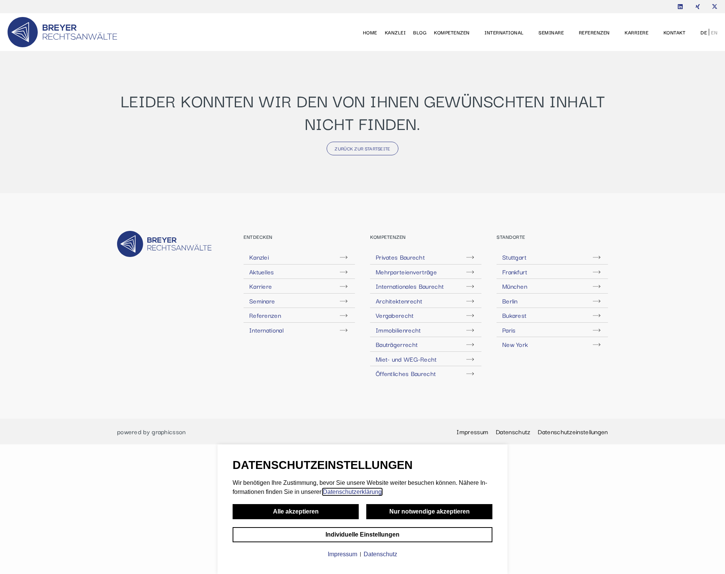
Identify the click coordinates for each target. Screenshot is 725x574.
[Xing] (697, 6)
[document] (362, 509)
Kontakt (674, 32)
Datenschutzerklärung (352, 492)
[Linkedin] (680, 6)
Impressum (472, 431)
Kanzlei (395, 32)
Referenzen (594, 32)
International (504, 32)
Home (370, 32)
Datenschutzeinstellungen (573, 431)
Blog (419, 32)
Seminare (551, 32)
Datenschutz (513, 431)
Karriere (636, 32)
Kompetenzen (452, 32)
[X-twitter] (714, 6)
